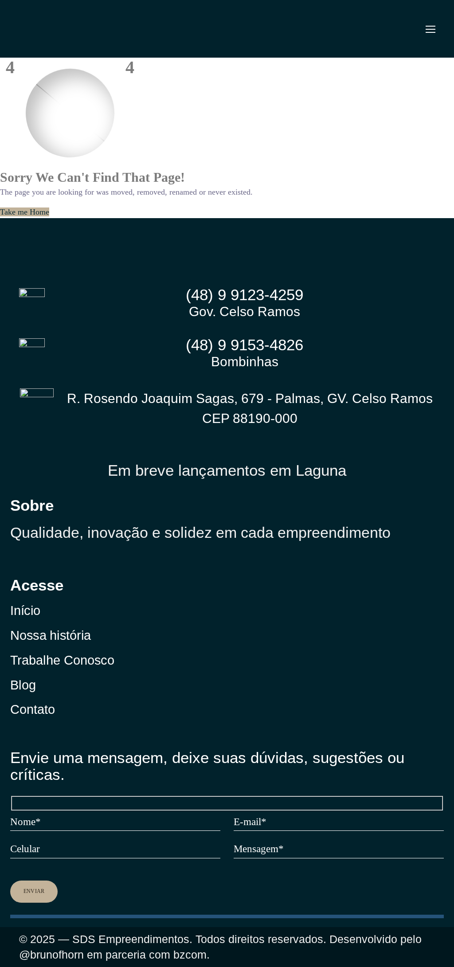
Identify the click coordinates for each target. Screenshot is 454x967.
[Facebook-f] (45, 563)
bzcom (190, 954)
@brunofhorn (51, 954)
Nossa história (50, 635)
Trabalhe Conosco (62, 660)
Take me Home (24, 211)
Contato (32, 709)
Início (25, 611)
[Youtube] (76, 563)
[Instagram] (13, 563)
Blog (23, 684)
